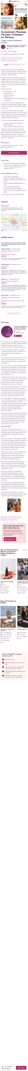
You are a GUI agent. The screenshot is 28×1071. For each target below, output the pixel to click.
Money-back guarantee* (11, 662)
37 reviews (3, 252)
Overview (6, 64)
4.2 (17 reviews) (7, 1066)
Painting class (4, 266)
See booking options (14, 152)
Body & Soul (4, 60)
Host (16, 64)
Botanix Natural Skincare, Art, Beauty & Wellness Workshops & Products (20, 328)
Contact (18, 336)
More (19, 64)
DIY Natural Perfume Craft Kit (9, 254)
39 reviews (3, 298)
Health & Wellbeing (17, 58)
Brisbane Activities (6, 58)
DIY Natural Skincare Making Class (9, 281)
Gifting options (10, 539)
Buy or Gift (21, 1067)
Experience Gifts (13, 60)
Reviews (12, 64)
